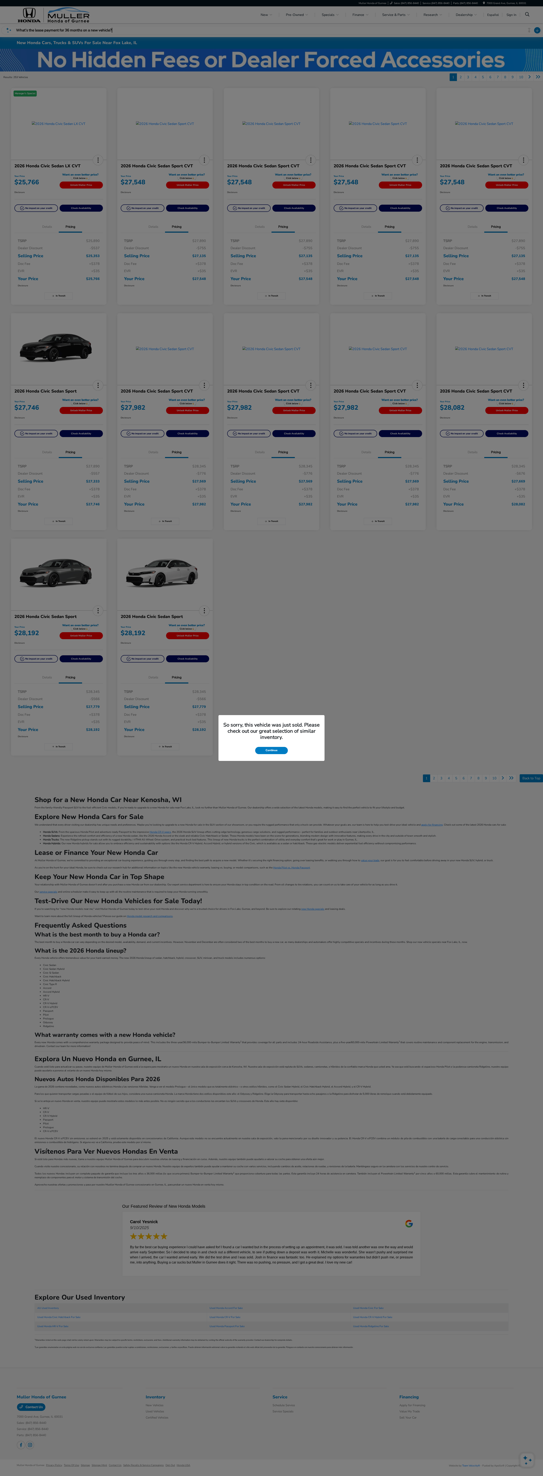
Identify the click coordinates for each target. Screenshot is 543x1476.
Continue (271, 750)
